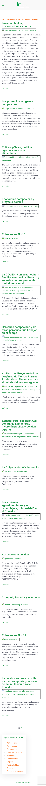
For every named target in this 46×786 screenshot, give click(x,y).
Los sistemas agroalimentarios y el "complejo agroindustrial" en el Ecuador (20, 506)
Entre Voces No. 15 (14, 635)
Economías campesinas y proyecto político (18, 200)
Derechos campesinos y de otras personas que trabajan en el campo (19, 330)
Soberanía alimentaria (15, 771)
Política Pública (13, 765)
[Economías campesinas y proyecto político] (21, 206)
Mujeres (10, 761)
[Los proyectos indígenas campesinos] (21, 108)
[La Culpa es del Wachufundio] (21, 471)
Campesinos (12, 749)
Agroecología (12, 742)
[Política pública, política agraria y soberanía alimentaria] (21, 158)
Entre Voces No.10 (13, 234)
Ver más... (6, 88)
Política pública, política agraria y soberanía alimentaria (17, 150)
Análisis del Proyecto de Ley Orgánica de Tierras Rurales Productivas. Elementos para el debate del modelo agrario (20, 377)
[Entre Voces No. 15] (21, 639)
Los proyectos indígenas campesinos (17, 102)
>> (25, 728)
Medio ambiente (13, 758)
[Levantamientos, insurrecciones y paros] (21, 30)
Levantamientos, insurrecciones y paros (16, 24)
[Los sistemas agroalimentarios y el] (21, 516)
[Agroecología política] (21, 558)
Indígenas (11, 755)
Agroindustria (12, 746)
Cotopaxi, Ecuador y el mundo (21, 598)
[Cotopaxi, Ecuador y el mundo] (21, 604)
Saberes (10, 768)
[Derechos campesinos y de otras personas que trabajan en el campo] (21, 338)
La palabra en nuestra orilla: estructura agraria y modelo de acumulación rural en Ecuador (19, 682)
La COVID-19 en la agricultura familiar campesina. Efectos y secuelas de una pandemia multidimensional (20, 278)
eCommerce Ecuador (23, 782)
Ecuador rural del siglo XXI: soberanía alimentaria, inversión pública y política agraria (19, 425)
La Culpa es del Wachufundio (20, 467)
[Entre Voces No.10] (21, 238)
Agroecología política (15, 554)
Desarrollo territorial (14, 752)
